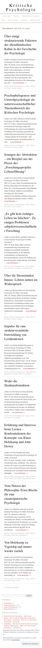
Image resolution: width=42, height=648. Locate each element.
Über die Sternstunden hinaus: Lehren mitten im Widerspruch (20, 279)
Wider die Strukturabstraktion (16, 383)
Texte (16, 16)
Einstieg (7, 16)
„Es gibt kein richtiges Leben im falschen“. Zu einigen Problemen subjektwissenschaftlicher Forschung (20, 222)
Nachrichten (7, 603)
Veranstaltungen (30, 16)
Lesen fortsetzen (19, 83)
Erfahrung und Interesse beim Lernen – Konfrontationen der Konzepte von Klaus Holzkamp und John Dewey (20, 435)
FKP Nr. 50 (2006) (14, 268)
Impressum (35, 20)
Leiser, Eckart (17, 88)
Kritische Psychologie (21, 7)
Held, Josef (16, 580)
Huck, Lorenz (16, 206)
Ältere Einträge (11, 587)
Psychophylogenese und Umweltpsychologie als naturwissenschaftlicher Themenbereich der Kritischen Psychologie (19, 103)
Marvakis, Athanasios (19, 535)
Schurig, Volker (17, 147)
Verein (24, 20)
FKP (3, 20)
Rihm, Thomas (17, 319)
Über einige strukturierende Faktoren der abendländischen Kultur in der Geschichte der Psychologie (20, 44)
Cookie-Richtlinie (15, 640)
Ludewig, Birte (27, 268)
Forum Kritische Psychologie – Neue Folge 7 (18, 616)
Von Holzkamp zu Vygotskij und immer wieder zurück (18, 546)
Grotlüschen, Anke (28, 478)
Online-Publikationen (17, 86)
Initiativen (13, 20)
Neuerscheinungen (9, 605)
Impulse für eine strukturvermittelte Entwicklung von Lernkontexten (16, 332)
